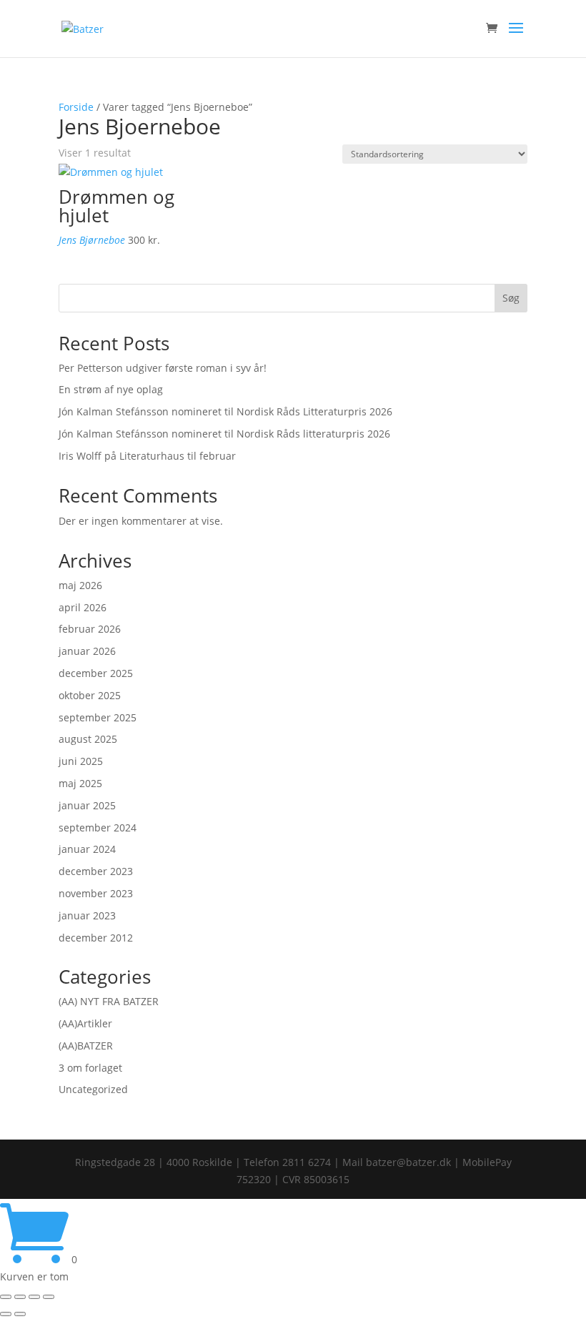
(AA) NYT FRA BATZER (109, 1001)
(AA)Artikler (85, 1023)
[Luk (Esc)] (48, 1297)
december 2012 (96, 937)
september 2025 (97, 717)
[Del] (34, 1297)
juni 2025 (81, 761)
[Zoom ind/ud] (5, 1297)
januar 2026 (87, 651)
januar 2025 (87, 805)
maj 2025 (80, 783)
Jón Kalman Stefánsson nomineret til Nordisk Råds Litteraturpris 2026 (225, 411)
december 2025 (96, 673)
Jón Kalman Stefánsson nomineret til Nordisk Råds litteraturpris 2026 (224, 433)
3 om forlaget (90, 1068)
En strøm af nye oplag (111, 389)
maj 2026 (80, 585)
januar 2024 (87, 849)
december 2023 (96, 871)
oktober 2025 (90, 695)
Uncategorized (93, 1089)
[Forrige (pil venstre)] (5, 1314)
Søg (511, 298)
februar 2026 (90, 629)
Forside (76, 107)
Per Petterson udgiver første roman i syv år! (163, 368)
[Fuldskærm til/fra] (20, 1297)
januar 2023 (87, 915)
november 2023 (96, 893)
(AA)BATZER (86, 1045)
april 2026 (82, 607)
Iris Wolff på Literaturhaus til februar (147, 456)
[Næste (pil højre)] (20, 1314)
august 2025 (88, 739)
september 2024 (97, 827)
